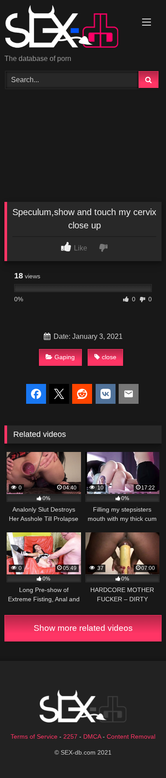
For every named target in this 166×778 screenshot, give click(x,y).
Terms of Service (34, 736)
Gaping (64, 357)
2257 (70, 736)
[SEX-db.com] (68, 27)
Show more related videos (83, 628)
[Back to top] (138, 751)
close (109, 357)
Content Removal (131, 736)
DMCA (92, 736)
